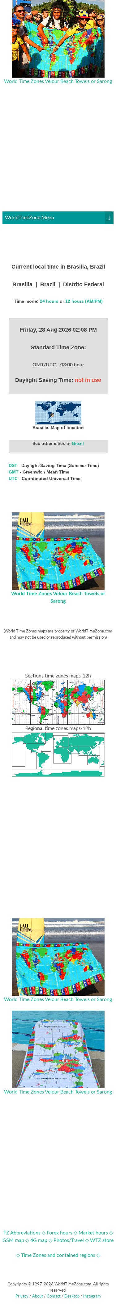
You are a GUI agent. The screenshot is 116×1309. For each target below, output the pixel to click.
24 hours (49, 301)
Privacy (21, 1296)
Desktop (71, 1296)
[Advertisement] (58, 153)
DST (14, 465)
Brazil (78, 443)
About (37, 1296)
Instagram (92, 1296)
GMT (14, 471)
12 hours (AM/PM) (84, 301)
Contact (54, 1296)
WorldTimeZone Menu (58, 217)
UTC (14, 478)
